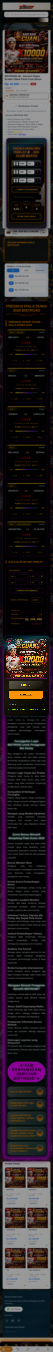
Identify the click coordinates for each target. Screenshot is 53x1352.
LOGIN (25, 685)
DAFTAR (26, 694)
